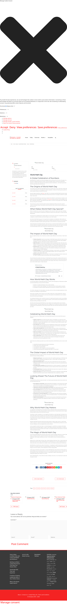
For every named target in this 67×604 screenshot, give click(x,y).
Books (55, 559)
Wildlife (53, 583)
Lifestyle (49, 580)
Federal (48, 572)
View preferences (26, 127)
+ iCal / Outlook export (60, 478)
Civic (54, 563)
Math (48, 488)
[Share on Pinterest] (48, 467)
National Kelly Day (45, 498)
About (19, 594)
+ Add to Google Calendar (38, 478)
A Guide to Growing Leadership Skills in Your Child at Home (15, 577)
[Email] (61, 467)
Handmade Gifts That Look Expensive (14, 571)
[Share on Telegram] (59, 467)
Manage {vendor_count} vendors (11, 121)
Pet (47, 581)
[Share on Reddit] (54, 467)
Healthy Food (53, 576)
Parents (52, 488)
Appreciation (51, 556)
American (54, 554)
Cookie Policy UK (33, 594)
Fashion (50, 570)
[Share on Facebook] (37, 467)
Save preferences (47, 127)
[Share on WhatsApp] (56, 467)
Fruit (51, 574)
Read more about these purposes (11, 123)
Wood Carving (25, 556)
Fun (34, 488)
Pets (49, 581)
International (54, 578)
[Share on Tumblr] (45, 467)
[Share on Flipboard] (50, 467)
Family (48, 570)
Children (38, 488)
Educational (43, 488)
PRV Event (15, 506)
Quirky (16, 183)
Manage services (7, 120)
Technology (49, 583)
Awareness (50, 558)
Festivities (50, 572)
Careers (54, 561)
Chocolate (51, 563)
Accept (4, 127)
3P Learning (49, 199)
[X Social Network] (39, 467)
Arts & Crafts (25, 554)
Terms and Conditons (43, 594)
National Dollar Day (31, 498)
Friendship (48, 574)
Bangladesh (37, 554)
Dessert (48, 567)
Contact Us (25, 594)
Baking (48, 559)
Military (54, 579)
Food (54, 572)
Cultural (54, 565)
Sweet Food (53, 581)
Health (50, 576)
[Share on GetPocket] (52, 467)
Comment (13, 519)
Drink (53, 567)
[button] (33, 50)
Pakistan (36, 556)
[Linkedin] (41, 467)
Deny (12, 127)
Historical (49, 578)
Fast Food (53, 570)
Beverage (52, 559)
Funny (47, 576)
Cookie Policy (6, 129)
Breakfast (48, 561)
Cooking (49, 565)
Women (48, 585)
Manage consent (10, 602)
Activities (49, 554)
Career (51, 561)
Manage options (7, 118)
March (43, 193)
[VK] (43, 467)
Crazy (51, 565)
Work (50, 585)
